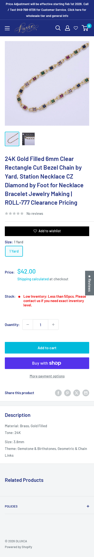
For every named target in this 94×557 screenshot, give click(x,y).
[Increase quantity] (53, 324)
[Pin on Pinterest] (67, 392)
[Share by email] (85, 392)
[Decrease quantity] (28, 324)
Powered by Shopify (18, 547)
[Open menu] (7, 28)
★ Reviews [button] (89, 283)
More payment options (47, 376)
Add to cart (47, 347)
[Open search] (58, 28)
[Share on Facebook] (58, 392)
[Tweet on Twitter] (76, 392)
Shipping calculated (33, 279)
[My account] (67, 28)
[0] (85, 28)
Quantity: (12, 324)
